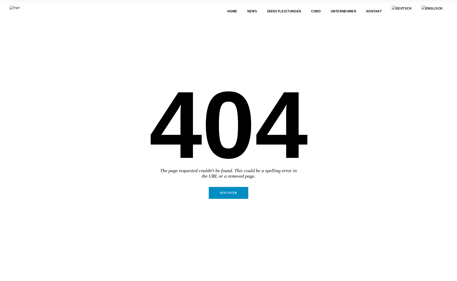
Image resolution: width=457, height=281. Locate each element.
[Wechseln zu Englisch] (432, 11)
